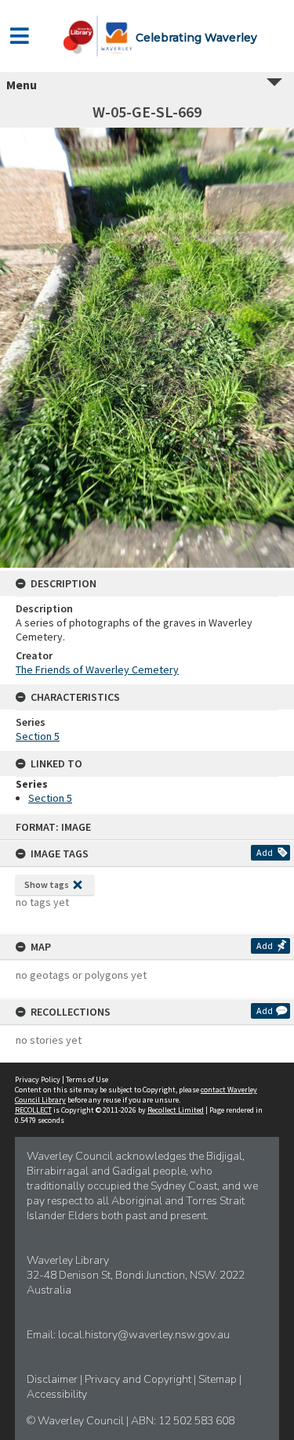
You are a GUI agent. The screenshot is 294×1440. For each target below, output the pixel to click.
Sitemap (218, 1379)
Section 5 (38, 736)
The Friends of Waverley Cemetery (97, 669)
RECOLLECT (33, 1110)
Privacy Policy (37, 1079)
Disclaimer (53, 1379)
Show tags (46, 884)
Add (264, 852)
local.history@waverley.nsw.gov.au (144, 1334)
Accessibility (57, 1394)
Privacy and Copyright (139, 1379)
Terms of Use (87, 1079)
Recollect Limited (175, 1110)
